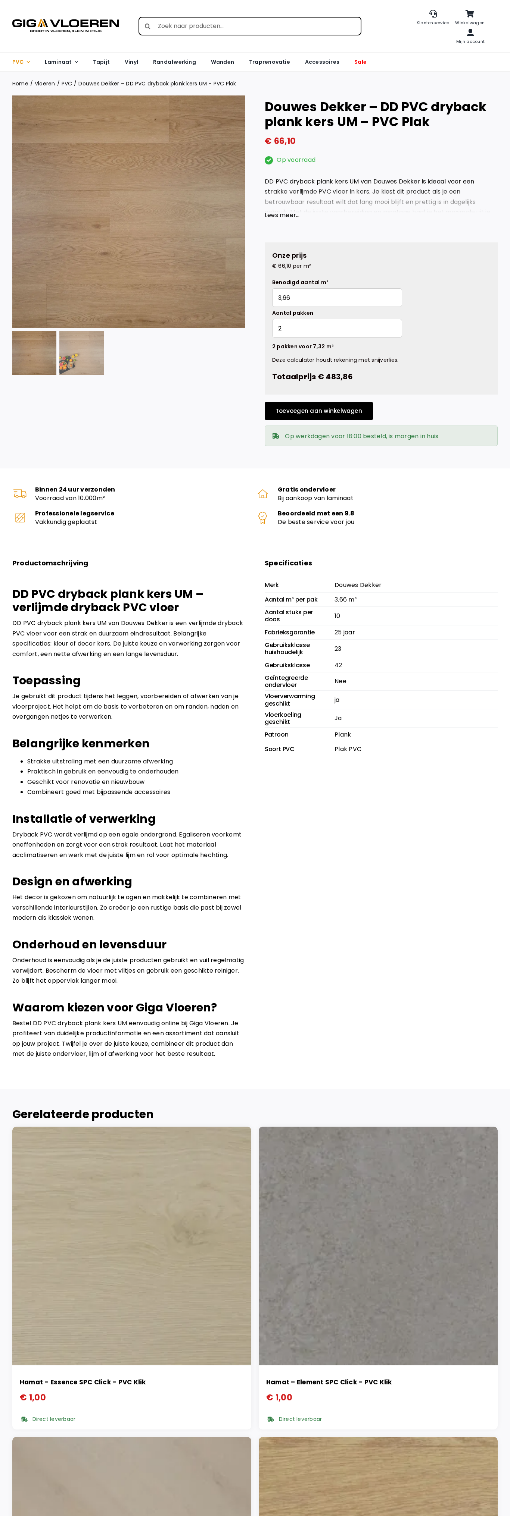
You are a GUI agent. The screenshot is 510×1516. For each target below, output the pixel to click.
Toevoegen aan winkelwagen (319, 411)
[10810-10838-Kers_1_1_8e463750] (128, 211)
